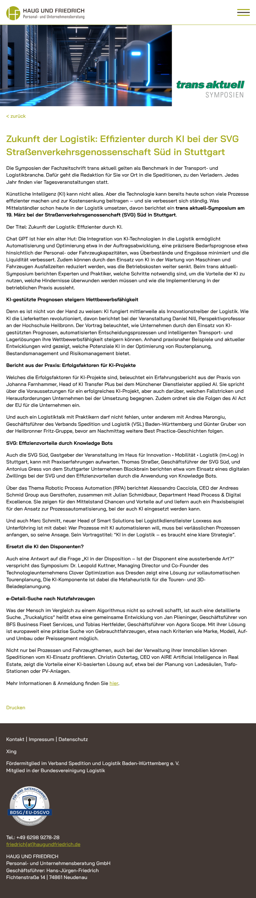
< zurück (16, 116)
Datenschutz (73, 739)
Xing (11, 751)
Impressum (41, 739)
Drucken (15, 707)
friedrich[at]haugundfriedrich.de (43, 844)
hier (114, 683)
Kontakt (15, 739)
